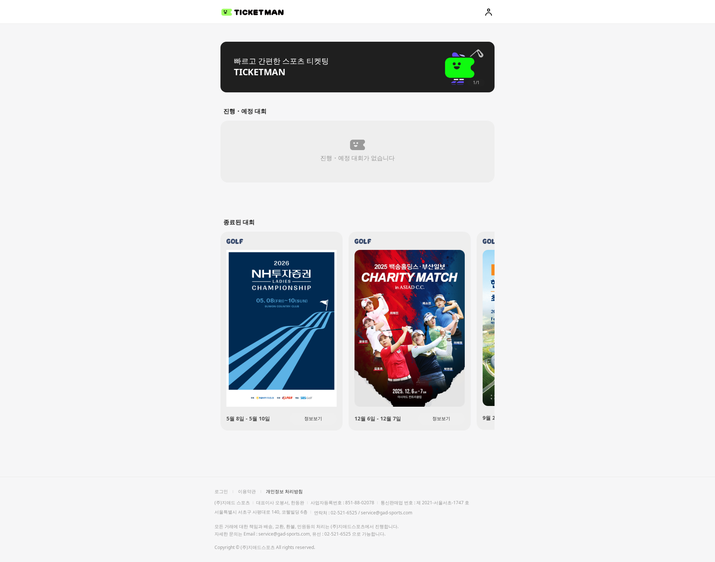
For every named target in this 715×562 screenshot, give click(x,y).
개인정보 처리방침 (284, 491)
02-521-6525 (344, 512)
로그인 (221, 491)
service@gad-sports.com (386, 512)
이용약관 (247, 491)
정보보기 (313, 418)
